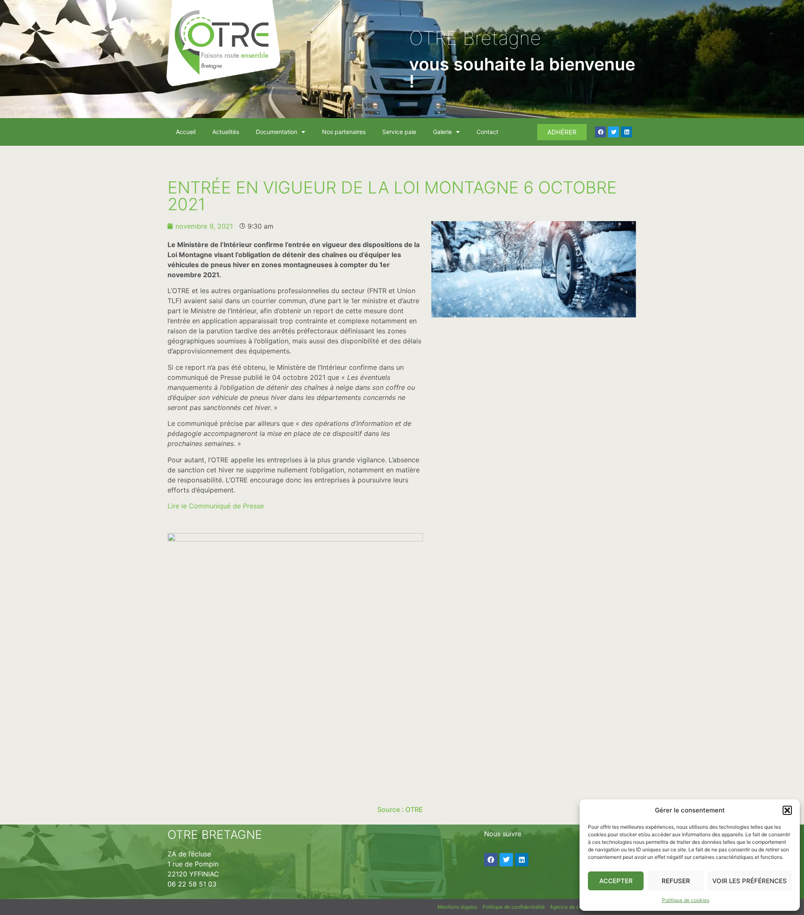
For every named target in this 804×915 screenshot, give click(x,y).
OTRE (414, 809)
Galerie (442, 131)
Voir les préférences (749, 881)
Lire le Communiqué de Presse (216, 506)
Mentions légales (457, 907)
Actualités (225, 131)
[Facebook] (600, 131)
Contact (487, 131)
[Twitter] (613, 131)
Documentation (276, 131)
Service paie (399, 131)
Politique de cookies (685, 900)
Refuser (676, 881)
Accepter (616, 881)
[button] (787, 810)
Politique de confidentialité (513, 907)
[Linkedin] (626, 131)
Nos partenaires (344, 131)
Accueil (186, 131)
